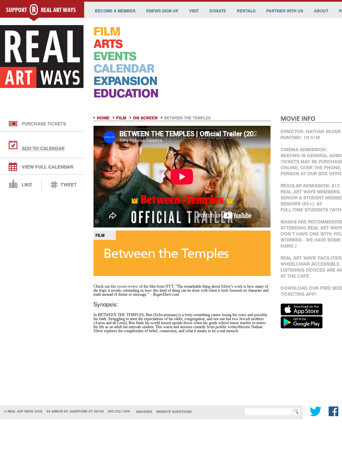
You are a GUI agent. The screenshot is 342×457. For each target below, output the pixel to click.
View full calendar (47, 167)
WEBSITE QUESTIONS (174, 411)
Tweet (68, 185)
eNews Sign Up (162, 11)
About (321, 11)
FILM (107, 31)
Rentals (246, 11)
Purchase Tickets (44, 124)
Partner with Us (284, 11)
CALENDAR (124, 69)
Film (121, 118)
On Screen (145, 118)
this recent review (124, 286)
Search (234, 411)
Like (27, 185)
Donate (217, 11)
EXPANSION (125, 81)
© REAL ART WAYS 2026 (23, 411)
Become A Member (115, 11)
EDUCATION (126, 93)
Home (103, 118)
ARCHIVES (144, 411)
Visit (194, 11)
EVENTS (115, 56)
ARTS (108, 44)
